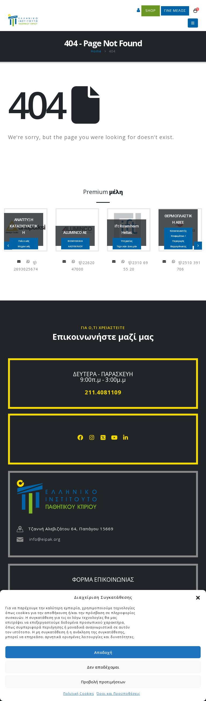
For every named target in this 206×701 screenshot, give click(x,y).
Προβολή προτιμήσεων (103, 681)
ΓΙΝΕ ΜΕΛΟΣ (175, 10)
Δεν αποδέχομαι (103, 667)
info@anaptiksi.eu (19, 261)
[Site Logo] (23, 17)
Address (28, 261)
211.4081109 (103, 392)
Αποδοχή (103, 652)
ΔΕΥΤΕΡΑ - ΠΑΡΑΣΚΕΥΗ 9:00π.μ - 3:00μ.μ (103, 376)
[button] (198, 597)
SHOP (150, 10)
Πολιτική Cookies (78, 693)
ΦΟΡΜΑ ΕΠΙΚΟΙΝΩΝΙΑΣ (103, 579)
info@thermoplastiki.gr (164, 261)
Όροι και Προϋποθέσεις (118, 693)
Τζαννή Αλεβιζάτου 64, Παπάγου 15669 (70, 528)
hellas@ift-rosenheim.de (114, 261)
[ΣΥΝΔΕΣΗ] (138, 10)
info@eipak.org (44, 539)
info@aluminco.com (64, 261)
